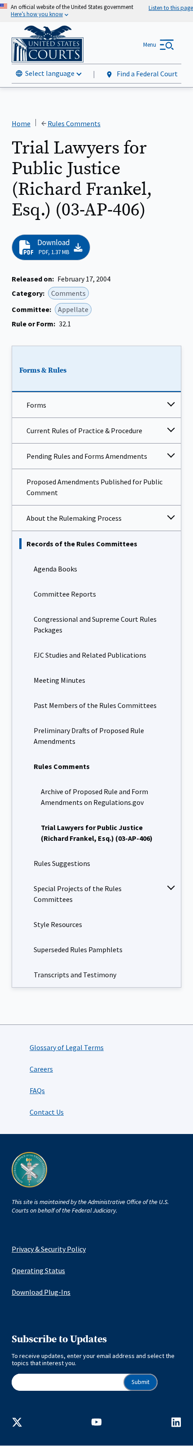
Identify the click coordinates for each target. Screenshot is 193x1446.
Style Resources (58, 924)
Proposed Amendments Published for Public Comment (94, 487)
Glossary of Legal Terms (67, 1047)
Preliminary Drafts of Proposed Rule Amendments (89, 736)
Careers (41, 1068)
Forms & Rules (42, 370)
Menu (149, 44)
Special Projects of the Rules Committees (78, 894)
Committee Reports (65, 593)
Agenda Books (55, 568)
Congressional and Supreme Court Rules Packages (95, 624)
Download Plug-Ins (41, 1292)
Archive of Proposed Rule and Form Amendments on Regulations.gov (94, 797)
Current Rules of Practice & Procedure (84, 430)
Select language (50, 73)
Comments (68, 293)
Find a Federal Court (146, 73)
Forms (36, 404)
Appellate (73, 309)
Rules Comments (62, 766)
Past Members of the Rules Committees (95, 705)
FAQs (37, 1090)
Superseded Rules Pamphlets (78, 949)
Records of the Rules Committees (81, 543)
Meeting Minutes (59, 680)
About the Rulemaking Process (74, 518)
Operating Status (38, 1270)
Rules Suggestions (62, 863)
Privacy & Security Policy (49, 1248)
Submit (140, 1382)
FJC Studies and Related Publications (90, 654)
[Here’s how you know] (96, 11)
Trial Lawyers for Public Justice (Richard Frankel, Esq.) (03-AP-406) (97, 833)
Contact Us (47, 1112)
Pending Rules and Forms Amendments (86, 456)
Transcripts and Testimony (75, 974)
